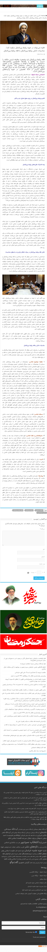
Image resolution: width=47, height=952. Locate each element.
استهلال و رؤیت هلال (34, 838)
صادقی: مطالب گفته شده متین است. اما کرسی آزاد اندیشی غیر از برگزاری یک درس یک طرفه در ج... (24, 804)
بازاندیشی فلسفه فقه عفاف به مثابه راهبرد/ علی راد (31, 721)
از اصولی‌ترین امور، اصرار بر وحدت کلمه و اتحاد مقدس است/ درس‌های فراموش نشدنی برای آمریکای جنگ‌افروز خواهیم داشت (25, 705)
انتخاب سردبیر (39, 510)
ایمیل (43, 557)
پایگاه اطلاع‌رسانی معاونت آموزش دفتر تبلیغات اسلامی (31, 894)
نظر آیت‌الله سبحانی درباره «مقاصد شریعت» (33, 664)
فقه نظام (32, 856)
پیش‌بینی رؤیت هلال (35, 863)
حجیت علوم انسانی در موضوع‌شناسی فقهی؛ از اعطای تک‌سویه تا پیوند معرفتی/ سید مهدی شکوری (25, 680)
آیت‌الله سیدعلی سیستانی (32, 833)
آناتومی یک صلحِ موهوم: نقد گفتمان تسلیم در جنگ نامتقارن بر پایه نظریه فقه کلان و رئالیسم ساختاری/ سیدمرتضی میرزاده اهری (24, 700)
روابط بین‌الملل (29, 510)
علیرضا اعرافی (14, 854)
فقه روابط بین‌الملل (18, 510)
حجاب (13, 847)
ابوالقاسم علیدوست (13, 835)
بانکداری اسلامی (9, 842)
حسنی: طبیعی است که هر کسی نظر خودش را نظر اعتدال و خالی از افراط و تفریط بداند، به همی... (25, 799)
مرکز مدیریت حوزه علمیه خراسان (37, 886)
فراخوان (7, 853)
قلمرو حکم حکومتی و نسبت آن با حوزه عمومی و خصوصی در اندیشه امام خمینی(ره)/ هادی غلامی (25, 731)
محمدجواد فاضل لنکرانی (15, 856)
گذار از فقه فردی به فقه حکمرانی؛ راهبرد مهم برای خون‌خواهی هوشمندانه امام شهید (24, 736)
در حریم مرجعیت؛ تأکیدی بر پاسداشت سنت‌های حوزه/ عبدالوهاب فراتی (25, 709)
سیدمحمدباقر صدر (25, 853)
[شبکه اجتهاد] (23, 6)
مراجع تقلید (4, 856)
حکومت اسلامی (10, 851)
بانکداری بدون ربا (42, 847)
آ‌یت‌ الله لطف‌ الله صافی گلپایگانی (29, 835)
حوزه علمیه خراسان (33, 850)
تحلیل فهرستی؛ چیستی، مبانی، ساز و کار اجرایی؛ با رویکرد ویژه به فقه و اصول (25, 726)
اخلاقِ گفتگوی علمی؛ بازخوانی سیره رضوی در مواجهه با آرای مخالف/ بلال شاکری (25, 668)
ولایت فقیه (7, 859)
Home (43, 16)
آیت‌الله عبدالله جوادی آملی (18, 833)
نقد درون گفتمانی (26, 859)
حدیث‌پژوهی (7, 847)
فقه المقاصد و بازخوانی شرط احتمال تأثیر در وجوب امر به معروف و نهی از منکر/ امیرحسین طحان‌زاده (25, 659)
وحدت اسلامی (16, 859)
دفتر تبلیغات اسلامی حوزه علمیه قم (36, 883)
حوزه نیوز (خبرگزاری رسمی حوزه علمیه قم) (34, 890)
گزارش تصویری (24, 862)
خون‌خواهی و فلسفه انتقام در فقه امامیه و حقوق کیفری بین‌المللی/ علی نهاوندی (25, 717)
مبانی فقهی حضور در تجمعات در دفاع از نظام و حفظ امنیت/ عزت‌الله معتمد (24, 690)
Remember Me (30, 932)
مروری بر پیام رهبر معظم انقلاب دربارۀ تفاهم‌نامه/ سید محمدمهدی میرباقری (24, 744)
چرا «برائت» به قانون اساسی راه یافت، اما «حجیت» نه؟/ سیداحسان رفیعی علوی (24, 686)
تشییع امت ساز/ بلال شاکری (37, 751)
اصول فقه (24, 838)
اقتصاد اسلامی (16, 838)
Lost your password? (39, 937)
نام (44, 549)
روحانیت (34, 854)
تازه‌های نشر (31, 847)
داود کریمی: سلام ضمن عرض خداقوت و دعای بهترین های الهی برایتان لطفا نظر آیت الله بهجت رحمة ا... (25, 818)
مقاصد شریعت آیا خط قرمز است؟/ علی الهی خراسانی (30, 672)
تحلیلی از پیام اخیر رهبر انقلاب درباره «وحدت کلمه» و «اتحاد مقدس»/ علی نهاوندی (24, 694)
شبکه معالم (43, 879)
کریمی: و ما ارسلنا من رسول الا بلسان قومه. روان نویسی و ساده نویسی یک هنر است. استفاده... (25, 793)
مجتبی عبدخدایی (42, 513)
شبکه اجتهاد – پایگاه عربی (39, 876)
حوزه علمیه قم (20, 851)
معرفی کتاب (43, 859)
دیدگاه (42, 529)
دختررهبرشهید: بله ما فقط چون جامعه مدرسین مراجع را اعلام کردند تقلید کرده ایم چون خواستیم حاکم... (25, 813)
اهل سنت (18, 843)
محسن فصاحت (26, 856)
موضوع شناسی (34, 859)
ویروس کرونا (43, 863)
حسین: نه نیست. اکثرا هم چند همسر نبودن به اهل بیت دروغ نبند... (27, 808)
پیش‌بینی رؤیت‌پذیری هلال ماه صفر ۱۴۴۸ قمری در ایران (30, 713)
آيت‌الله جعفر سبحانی (40, 829)
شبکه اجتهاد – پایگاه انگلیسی (38, 872)
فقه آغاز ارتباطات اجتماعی (38, 748)
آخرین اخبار (37, 16)
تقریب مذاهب (20, 847)
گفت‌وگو (14, 862)
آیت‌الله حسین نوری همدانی (25, 829)
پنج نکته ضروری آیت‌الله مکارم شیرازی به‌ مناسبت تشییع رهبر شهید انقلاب (24, 741)
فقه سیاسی (38, 856)
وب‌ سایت (42, 564)
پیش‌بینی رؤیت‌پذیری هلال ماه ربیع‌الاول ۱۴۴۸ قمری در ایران (28, 676)
